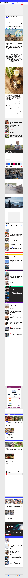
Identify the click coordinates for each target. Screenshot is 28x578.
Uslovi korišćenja (16, 573)
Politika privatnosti (12, 573)
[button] (21, 23)
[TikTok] (19, 164)
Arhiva (20, 572)
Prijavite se (8, 534)
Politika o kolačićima (17, 572)
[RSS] (19, 225)
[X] (12, 164)
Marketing (8, 572)
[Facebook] (9, 164)
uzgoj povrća (8, 159)
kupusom (7, 60)
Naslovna (7, 16)
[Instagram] (14, 164)
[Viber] (7, 164)
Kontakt (10, 572)
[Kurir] (2, 0)
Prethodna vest (9, 154)
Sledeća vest (19, 154)
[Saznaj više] (22, 523)
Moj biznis (9, 16)
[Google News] (21, 164)
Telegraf (11, 116)
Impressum (13, 572)
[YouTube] (16, 164)
